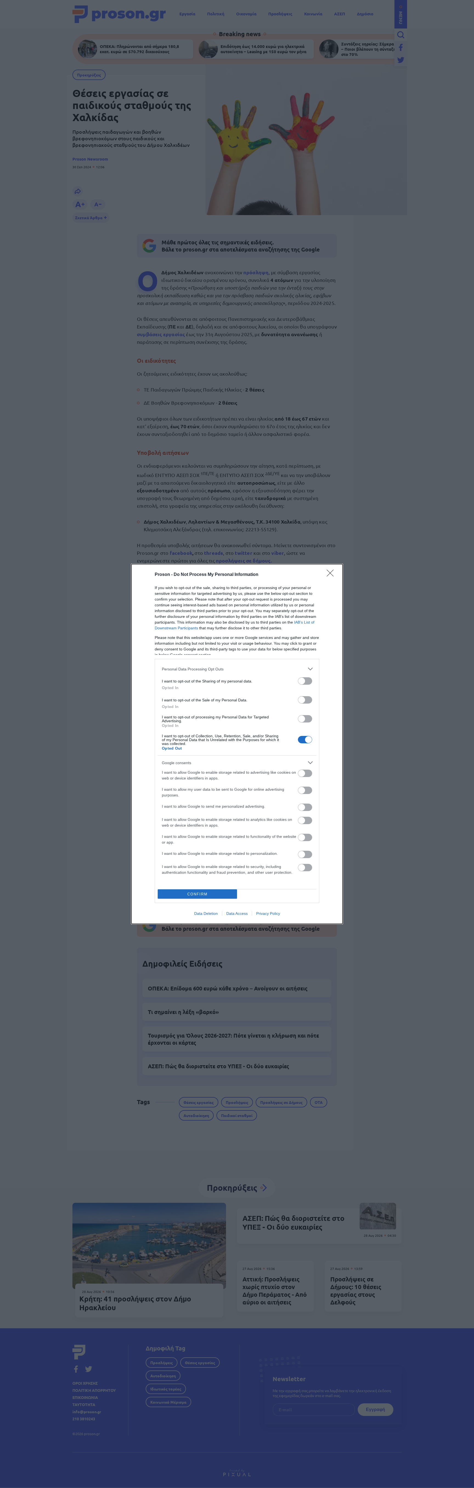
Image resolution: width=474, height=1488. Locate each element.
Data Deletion (206, 913)
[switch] (305, 681)
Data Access (237, 913)
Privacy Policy (268, 913)
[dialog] (237, 744)
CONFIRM (197, 894)
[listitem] (237, 669)
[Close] (332, 575)
